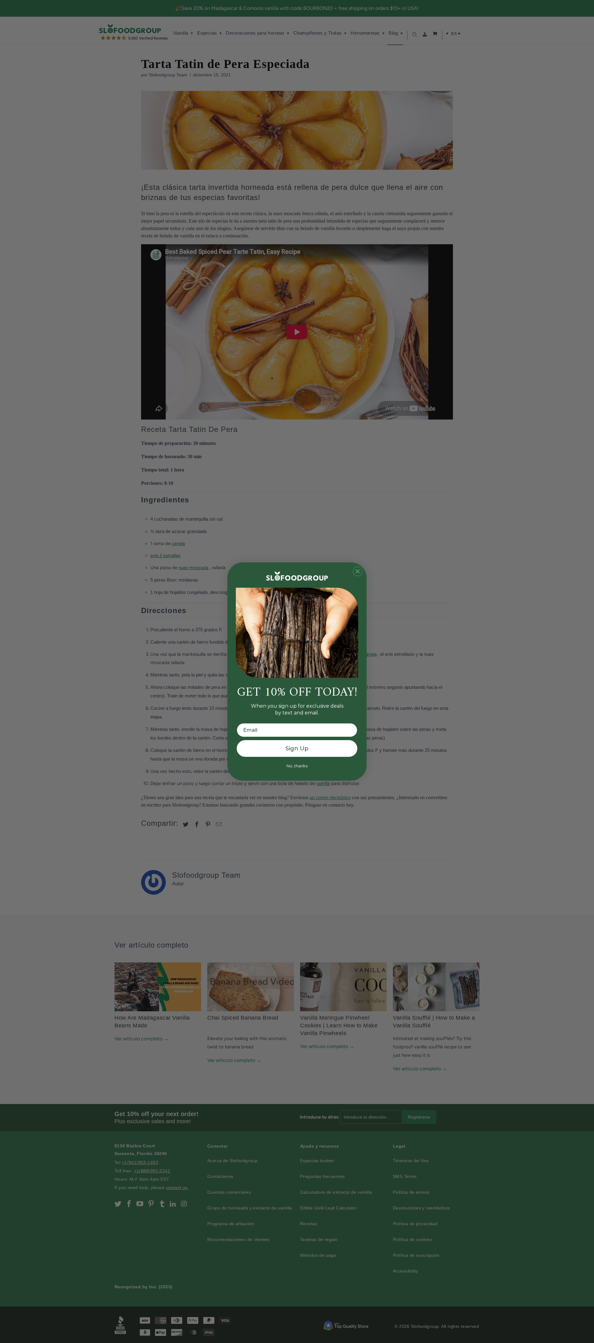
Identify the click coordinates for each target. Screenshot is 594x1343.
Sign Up (297, 748)
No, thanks (297, 765)
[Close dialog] (357, 571)
